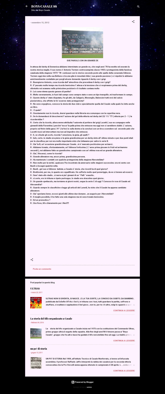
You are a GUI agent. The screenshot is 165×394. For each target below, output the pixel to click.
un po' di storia (38, 348)
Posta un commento (42, 269)
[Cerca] (138, 7)
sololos (89, 387)
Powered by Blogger (84, 382)
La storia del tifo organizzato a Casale (51, 318)
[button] (133, 22)
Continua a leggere (124, 310)
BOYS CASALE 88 (44, 6)
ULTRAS (35, 288)
